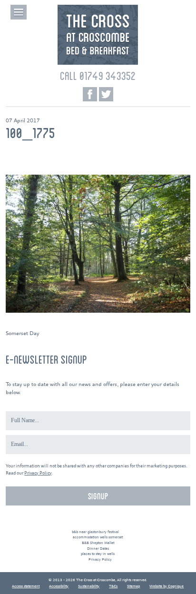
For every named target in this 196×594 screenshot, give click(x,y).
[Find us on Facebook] (90, 94)
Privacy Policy (37, 473)
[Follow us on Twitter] (106, 94)
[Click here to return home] (98, 63)
